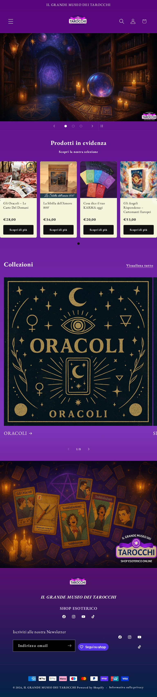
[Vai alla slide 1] (78, 243)
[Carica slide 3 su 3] (81, 126)
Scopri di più (18, 230)
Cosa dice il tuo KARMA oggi (94, 205)
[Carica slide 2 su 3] (73, 126)
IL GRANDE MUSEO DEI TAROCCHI (50, 687)
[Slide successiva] (92, 126)
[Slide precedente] (54, 126)
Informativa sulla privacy (126, 687)
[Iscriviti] (69, 646)
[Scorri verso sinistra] (68, 448)
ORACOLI (15, 433)
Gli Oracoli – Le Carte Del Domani (15, 205)
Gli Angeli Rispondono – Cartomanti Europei (137, 207)
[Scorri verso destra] (88, 448)
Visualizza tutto (139, 265)
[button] (10, 21)
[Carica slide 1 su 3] (66, 126)
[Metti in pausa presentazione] (102, 126)
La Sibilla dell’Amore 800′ (57, 205)
